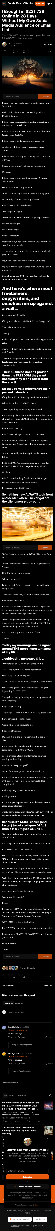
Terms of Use (40, 1192)
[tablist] (13, 1003)
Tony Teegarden (14, 43)
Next (46, 985)
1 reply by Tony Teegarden (21, 1045)
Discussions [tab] (21, 1095)
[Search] (50, 1095)
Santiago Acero (14, 1053)
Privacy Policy (27, 1197)
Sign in (49, 3)
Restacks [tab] (19, 1003)
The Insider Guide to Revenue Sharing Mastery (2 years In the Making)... (19, 1130)
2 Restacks (31, 968)
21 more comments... (11, 1082)
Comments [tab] (8, 1003)
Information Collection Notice (32, 1195)
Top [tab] (5, 1095)
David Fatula (13, 1027)
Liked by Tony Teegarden (19, 1030)
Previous (10, 985)
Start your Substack (21, 1219)
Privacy (32, 1210)
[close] (48, 1139)
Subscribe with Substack (29, 1186)
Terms (38, 1210)
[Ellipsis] (52, 1027)
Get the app (40, 1219)
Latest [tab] (11, 1095)
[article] (27, 1112)
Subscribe (40, 3)
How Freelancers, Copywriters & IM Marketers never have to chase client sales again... (20, 1113)
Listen (49, 44)
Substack (15, 1225)
